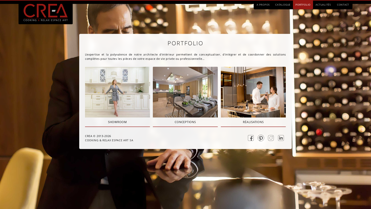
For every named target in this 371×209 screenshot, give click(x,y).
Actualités (323, 4)
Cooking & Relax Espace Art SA (109, 140)
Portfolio (303, 4)
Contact (343, 4)
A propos (263, 4)
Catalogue (282, 4)
